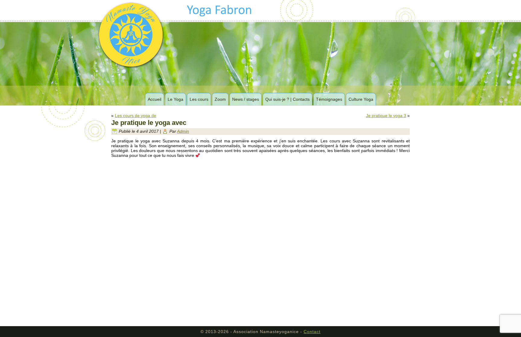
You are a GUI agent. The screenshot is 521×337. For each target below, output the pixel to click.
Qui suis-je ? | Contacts (287, 99)
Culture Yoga (361, 99)
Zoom (220, 99)
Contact (312, 331)
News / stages (245, 99)
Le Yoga (175, 99)
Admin (183, 131)
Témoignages (329, 99)
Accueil (154, 99)
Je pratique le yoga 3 (386, 115)
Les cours (199, 99)
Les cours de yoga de (135, 115)
